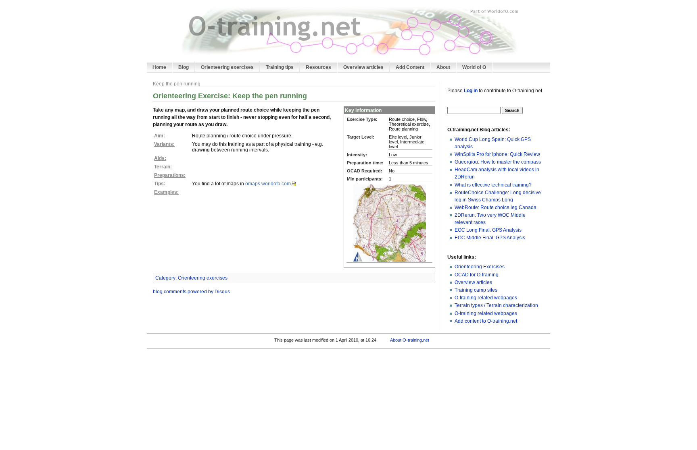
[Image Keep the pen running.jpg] (389, 222)
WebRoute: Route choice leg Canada (495, 207)
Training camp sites (476, 290)
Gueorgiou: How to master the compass (498, 162)
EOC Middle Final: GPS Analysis (490, 238)
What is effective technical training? (493, 185)
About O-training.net (409, 340)
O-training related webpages (486, 298)
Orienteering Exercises (480, 267)
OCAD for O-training (477, 275)
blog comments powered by (191, 291)
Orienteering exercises (202, 278)
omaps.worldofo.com (268, 184)
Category (165, 278)
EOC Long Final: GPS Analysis (488, 230)
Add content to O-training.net (486, 321)
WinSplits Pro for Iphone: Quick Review (497, 154)
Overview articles (473, 282)
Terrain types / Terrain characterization (496, 305)
